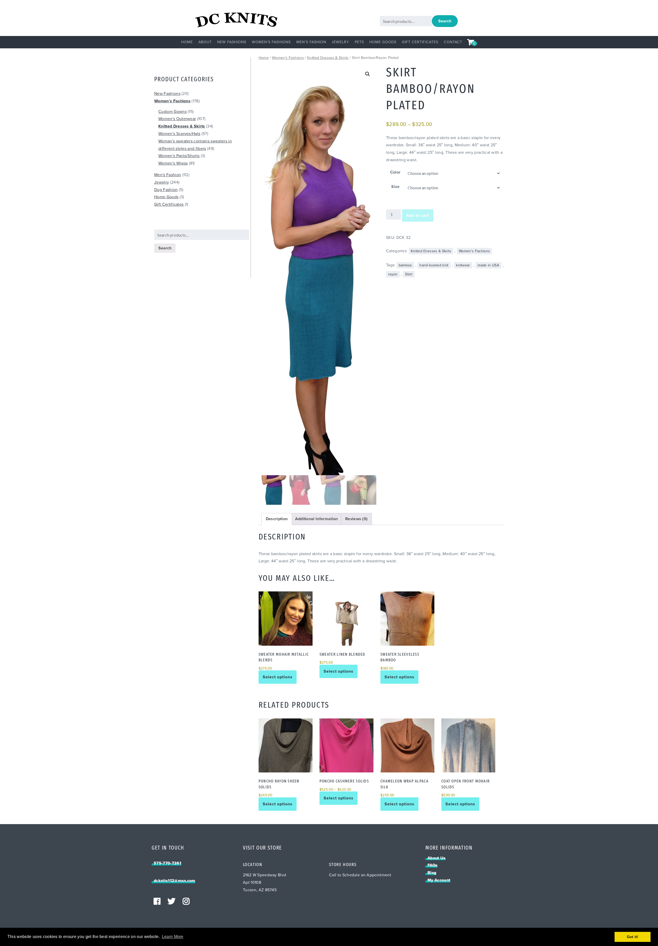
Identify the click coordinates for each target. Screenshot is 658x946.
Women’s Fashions (271, 42)
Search (444, 21)
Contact (453, 42)
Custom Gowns (172, 111)
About (205, 42)
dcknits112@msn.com (174, 880)
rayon (393, 274)
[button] (367, 74)
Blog (431, 872)
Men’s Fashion (311, 42)
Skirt (409, 274)
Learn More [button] (173, 936)
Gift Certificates (420, 42)
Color (395, 172)
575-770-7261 (167, 863)
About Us (436, 858)
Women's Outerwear (177, 118)
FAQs (432, 865)
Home (187, 42)
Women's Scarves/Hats (179, 133)
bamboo (405, 265)
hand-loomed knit (433, 265)
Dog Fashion (166, 189)
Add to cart (417, 215)
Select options (278, 677)
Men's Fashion (167, 174)
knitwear (463, 265)
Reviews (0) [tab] (356, 518)
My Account (438, 880)
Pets (359, 42)
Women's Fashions (288, 58)
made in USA (488, 265)
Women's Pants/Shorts (178, 155)
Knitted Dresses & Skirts (328, 58)
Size (395, 186)
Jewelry (340, 42)
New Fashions (231, 42)
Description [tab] (277, 518)
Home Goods (382, 42)
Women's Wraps (173, 163)
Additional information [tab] (316, 518)
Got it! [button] (632, 937)
